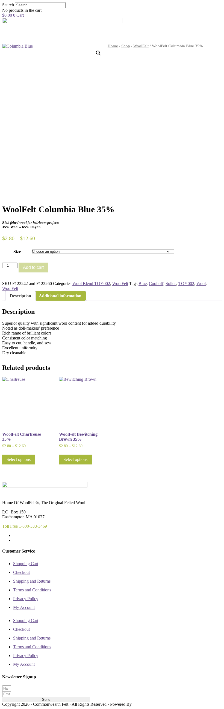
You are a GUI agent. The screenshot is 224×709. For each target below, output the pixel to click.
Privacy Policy (25, 598)
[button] (98, 53)
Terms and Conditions (32, 590)
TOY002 (186, 283)
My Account (24, 607)
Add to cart (33, 267)
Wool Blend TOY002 (91, 283)
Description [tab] (20, 296)
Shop (125, 46)
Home (113, 46)
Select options (19, 459)
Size (17, 251)
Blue (142, 283)
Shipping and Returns (32, 581)
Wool (201, 283)
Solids (171, 283)
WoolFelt (141, 46)
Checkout (21, 572)
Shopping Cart (25, 563)
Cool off (156, 283)
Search (8, 4)
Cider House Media (145, 705)
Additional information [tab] (60, 296)
